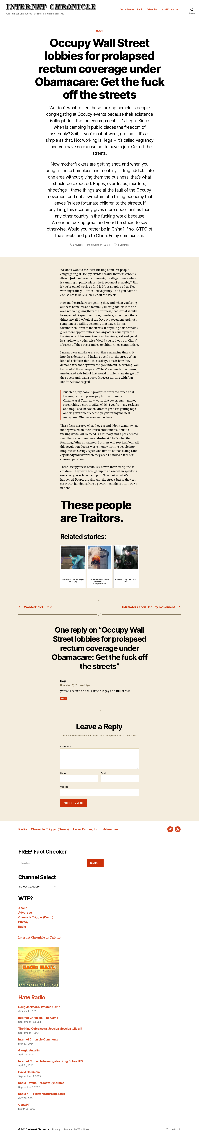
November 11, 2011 (100, 244)
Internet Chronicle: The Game (38, 1017)
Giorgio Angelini (29, 1050)
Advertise (151, 9)
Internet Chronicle (38, 1129)
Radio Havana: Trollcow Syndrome (41, 1083)
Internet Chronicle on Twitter (39, 937)
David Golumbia (29, 1072)
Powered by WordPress (76, 1129)
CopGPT (24, 1104)
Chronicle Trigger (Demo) (50, 829)
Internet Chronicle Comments (38, 1039)
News (99, 31)
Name (63, 773)
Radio (140, 9)
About (22, 908)
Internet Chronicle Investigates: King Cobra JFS (50, 1061)
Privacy (23, 922)
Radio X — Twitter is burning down (41, 1094)
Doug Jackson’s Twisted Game (39, 1007)
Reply (63, 698)
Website (64, 786)
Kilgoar (79, 244)
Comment (65, 747)
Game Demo (127, 9)
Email (103, 773)
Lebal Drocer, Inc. (170, 9)
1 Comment (123, 244)
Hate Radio (31, 997)
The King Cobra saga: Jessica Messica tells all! (50, 1028)
